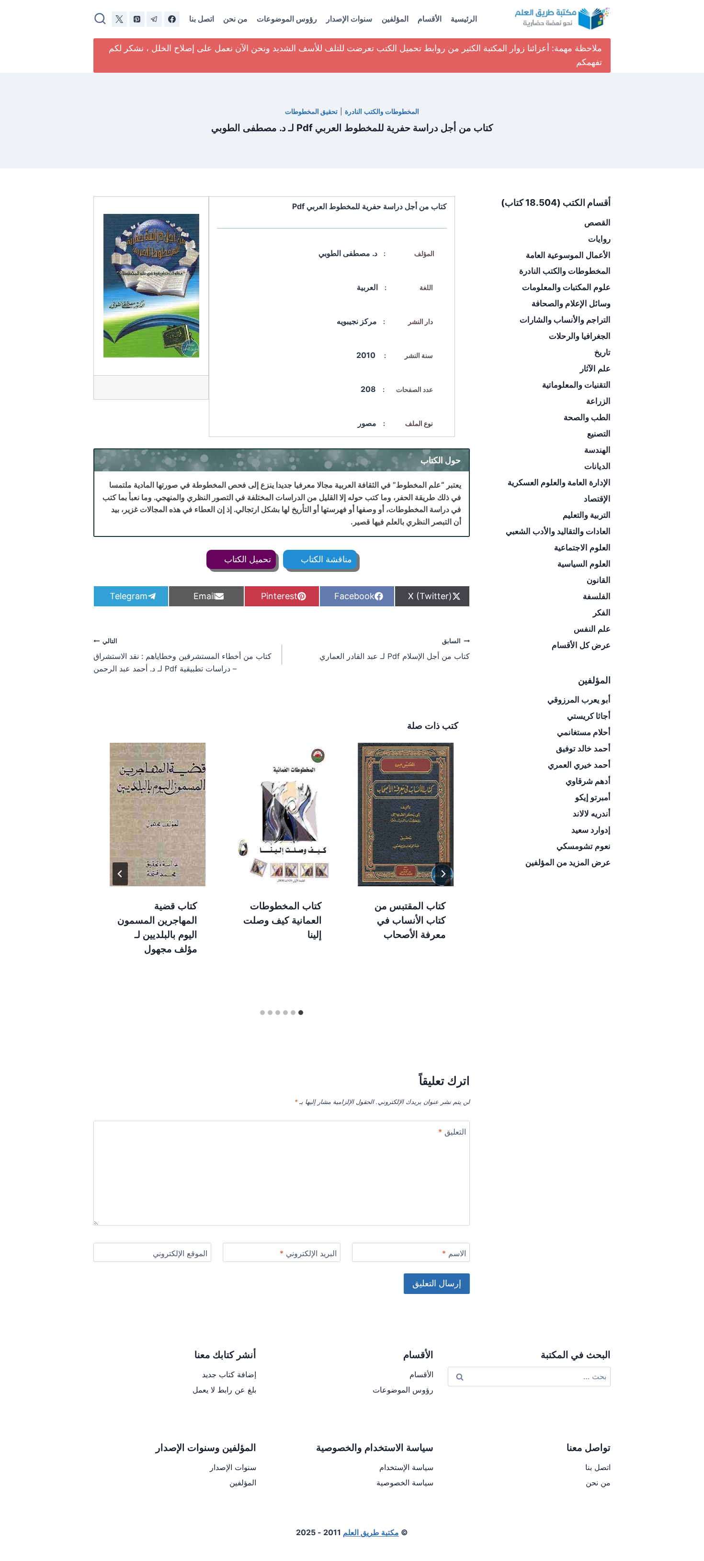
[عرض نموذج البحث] (100, 19)
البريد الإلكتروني (308, 1253)
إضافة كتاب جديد (229, 1374)
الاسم (454, 1253)
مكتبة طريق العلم (371, 1532)
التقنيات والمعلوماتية (576, 385)
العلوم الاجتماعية (582, 547)
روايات (599, 239)
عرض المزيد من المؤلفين (568, 862)
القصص (597, 222)
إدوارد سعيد (591, 830)
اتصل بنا (201, 18)
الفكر (602, 612)
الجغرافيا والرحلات (580, 336)
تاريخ (602, 352)
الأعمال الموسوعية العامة (568, 255)
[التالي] (120, 873)
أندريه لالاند (592, 813)
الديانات (597, 466)
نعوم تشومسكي (583, 846)
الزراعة (598, 401)
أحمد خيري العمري (579, 764)
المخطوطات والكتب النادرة (382, 111)
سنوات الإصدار (349, 18)
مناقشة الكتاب (325, 559)
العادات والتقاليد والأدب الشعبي (558, 531)
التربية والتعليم (587, 515)
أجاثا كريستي (589, 716)
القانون (599, 580)
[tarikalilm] (154, 19)
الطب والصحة (587, 417)
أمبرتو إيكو (593, 797)
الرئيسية (464, 18)
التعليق (452, 1132)
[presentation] (405, 814)
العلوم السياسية (584, 564)
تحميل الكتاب (246, 559)
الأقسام (430, 18)
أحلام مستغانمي (584, 732)
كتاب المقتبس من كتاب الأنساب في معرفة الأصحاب (410, 920)
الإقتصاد (597, 498)
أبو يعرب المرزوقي (579, 699)
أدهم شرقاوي (588, 781)
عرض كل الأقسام (581, 645)
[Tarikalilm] (172, 19)
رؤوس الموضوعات (287, 18)
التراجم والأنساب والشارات (565, 319)
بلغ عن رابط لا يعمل (224, 1389)
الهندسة (597, 450)
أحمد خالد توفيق (583, 748)
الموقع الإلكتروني (180, 1253)
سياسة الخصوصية (404, 1482)
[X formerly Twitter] (119, 19)
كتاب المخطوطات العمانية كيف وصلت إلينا (282, 920)
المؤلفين (395, 18)
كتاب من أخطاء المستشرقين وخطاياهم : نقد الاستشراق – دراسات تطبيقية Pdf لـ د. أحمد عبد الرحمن (182, 655)
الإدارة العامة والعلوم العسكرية (559, 482)
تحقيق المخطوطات (311, 111)
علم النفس (592, 629)
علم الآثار (595, 368)
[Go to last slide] (443, 873)
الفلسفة (597, 596)
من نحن (235, 18)
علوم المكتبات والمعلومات (566, 287)
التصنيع (599, 433)
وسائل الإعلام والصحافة (571, 303)
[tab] (300, 1012)
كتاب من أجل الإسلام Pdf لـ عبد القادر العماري (394, 649)
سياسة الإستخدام (406, 1467)
